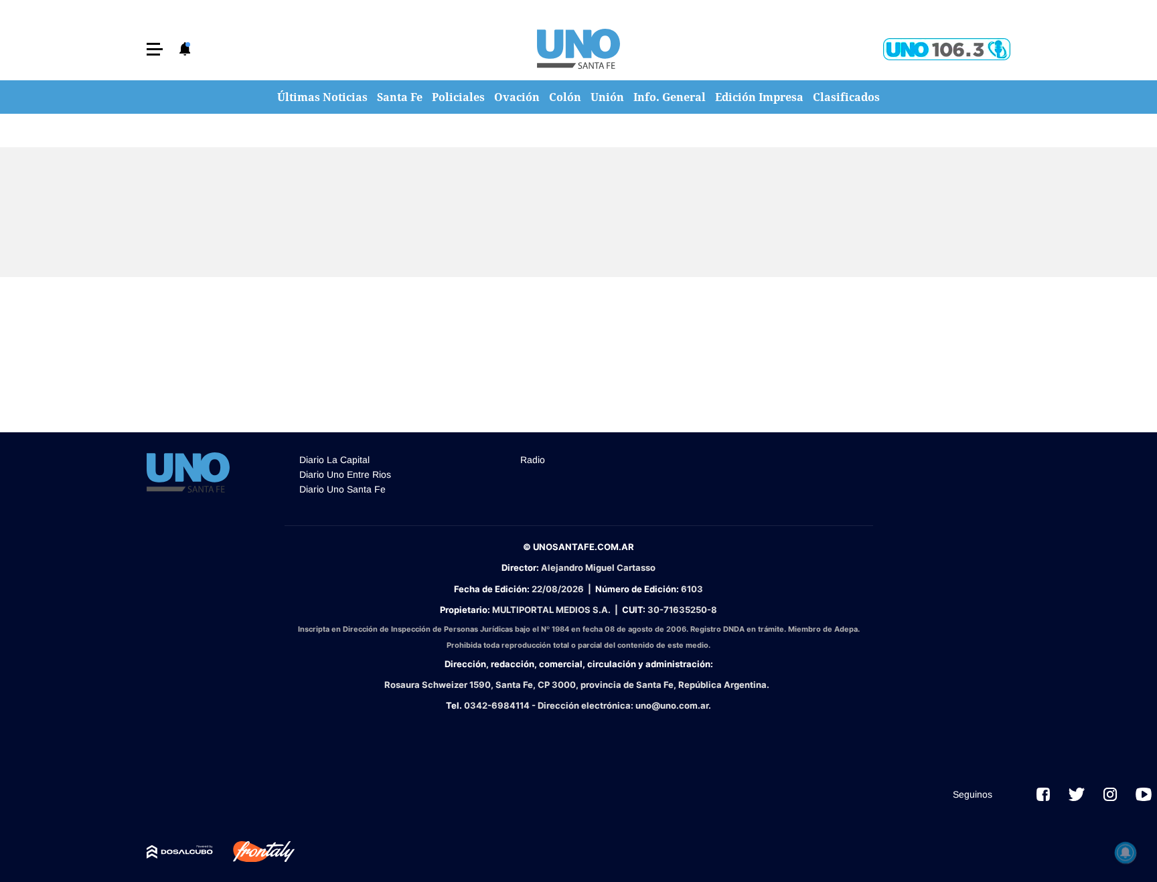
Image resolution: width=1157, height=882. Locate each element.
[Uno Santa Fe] (578, 49)
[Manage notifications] (1125, 852)
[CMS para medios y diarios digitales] (180, 852)
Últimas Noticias (322, 97)
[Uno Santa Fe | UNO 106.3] (946, 49)
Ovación (517, 97)
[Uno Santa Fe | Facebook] (1043, 794)
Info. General (669, 97)
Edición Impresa (759, 97)
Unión (607, 97)
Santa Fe (399, 97)
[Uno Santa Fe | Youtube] (1143, 794)
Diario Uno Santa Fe (342, 489)
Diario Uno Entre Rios (345, 474)
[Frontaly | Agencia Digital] (254, 852)
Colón (565, 97)
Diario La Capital (334, 459)
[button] (155, 49)
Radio (532, 459)
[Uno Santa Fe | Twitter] (1076, 794)
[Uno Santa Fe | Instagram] (1110, 794)
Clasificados (846, 97)
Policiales (458, 97)
